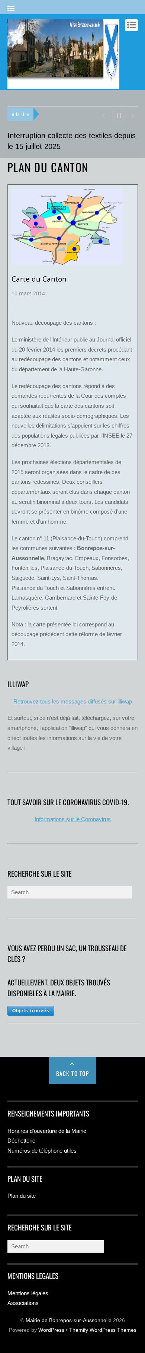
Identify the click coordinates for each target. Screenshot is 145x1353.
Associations (23, 1303)
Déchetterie (21, 1140)
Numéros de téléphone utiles (42, 1150)
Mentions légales (27, 1293)
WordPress (51, 1330)
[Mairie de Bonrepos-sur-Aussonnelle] (63, 85)
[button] (103, 115)
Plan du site (21, 1195)
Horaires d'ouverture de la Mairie (46, 1131)
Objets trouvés (31, 1010)
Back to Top (72, 1073)
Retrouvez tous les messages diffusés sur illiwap (72, 701)
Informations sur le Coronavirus (73, 819)
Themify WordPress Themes (102, 1330)
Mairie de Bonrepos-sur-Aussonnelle (69, 1320)
